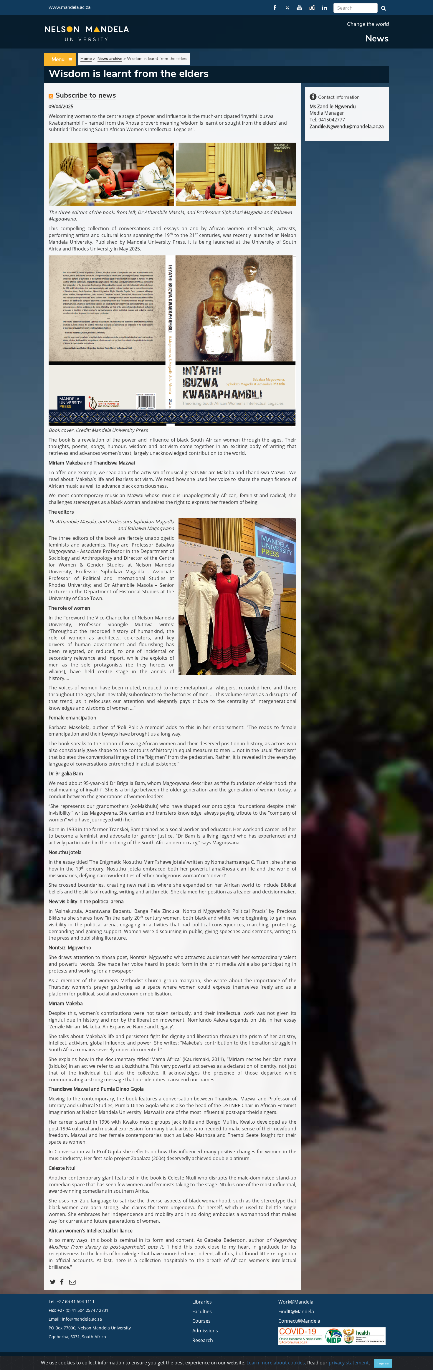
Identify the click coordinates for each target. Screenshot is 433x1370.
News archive (109, 58)
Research (202, 1340)
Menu (58, 59)
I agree (383, 1363)
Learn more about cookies (276, 1362)
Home (86, 58)
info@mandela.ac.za (82, 1319)
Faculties (202, 1311)
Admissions (205, 1330)
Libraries (202, 1302)
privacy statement (349, 1362)
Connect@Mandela (299, 1321)
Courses (201, 1321)
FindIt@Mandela (296, 1311)
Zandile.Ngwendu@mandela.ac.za (347, 126)
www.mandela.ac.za (69, 7)
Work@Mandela (295, 1302)
